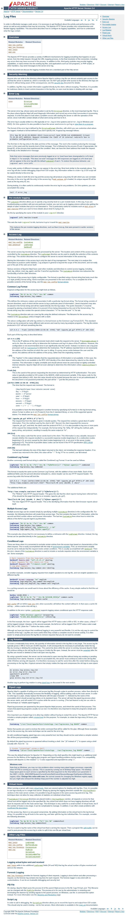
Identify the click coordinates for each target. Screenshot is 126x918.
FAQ (97, 5)
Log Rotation (106, 30)
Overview (105, 16)
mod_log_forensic (16, 47)
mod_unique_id (59, 179)
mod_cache (11, 604)
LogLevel (28, 106)
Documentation (27, 11)
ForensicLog (31, 847)
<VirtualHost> (89, 791)
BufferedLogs (31, 845)
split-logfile (87, 828)
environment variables (61, 547)
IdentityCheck (88, 365)
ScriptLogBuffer (33, 854)
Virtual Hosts (107, 35)
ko (93, 20)
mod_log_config (15, 45)
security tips (58, 83)
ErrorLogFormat (31, 104)
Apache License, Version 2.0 (28, 914)
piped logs (46, 683)
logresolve (32, 348)
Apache (6, 11)
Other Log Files (107, 38)
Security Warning (108, 19)
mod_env (31, 604)
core (10, 101)
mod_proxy (89, 207)
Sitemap (111, 5)
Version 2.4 (39, 11)
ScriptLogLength (33, 857)
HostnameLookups (89, 341)
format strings (63, 282)
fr (85, 20)
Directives (90, 5)
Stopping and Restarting (46, 895)
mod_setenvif (14, 245)
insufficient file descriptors (17, 808)
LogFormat (28, 245)
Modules (83, 5)
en (81, 20)
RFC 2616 (88, 442)
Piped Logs (106, 33)
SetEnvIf (28, 247)
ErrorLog (28, 101)
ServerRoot (23, 317)
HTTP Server (15, 11)
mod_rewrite (12, 209)
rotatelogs (38, 717)
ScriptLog (30, 852)
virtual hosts (38, 788)
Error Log (105, 22)
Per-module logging (109, 24)
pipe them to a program (84, 124)
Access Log (106, 27)
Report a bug (119, 5)
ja (89, 20)
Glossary (103, 5)
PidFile (29, 850)
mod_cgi (11, 52)
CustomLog (28, 242)
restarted (86, 650)
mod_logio (12, 50)
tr (97, 20)
